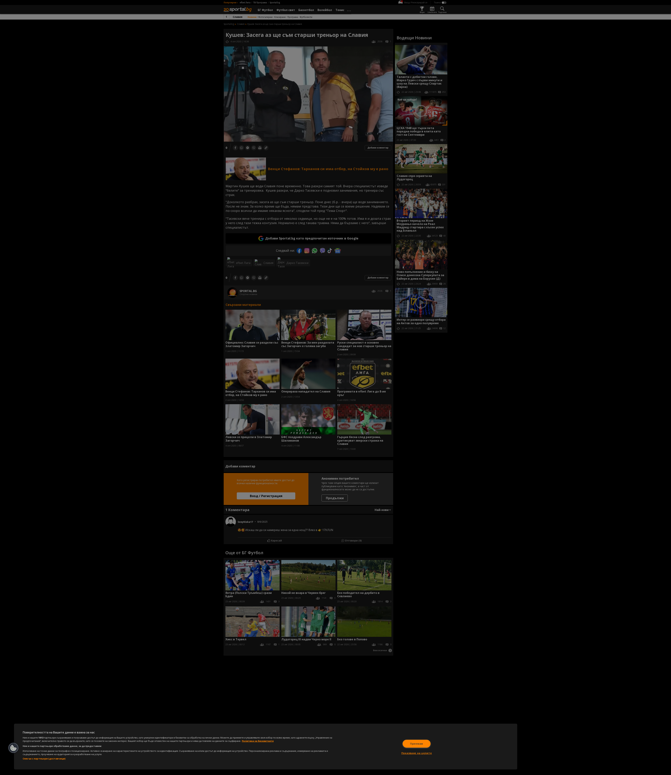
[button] (13, 748)
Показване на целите (416, 753)
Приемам (416, 743)
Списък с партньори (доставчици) (44, 758)
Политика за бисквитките (258, 741)
